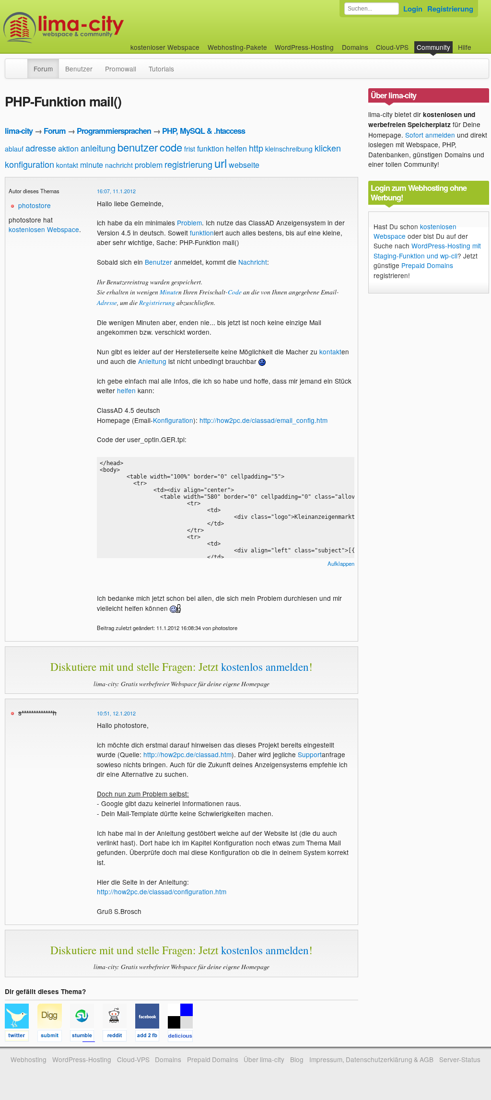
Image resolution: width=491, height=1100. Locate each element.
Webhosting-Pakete (237, 47)
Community (433, 47)
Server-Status (459, 1059)
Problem (189, 222)
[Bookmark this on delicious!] (183, 1037)
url (220, 162)
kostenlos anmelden (265, 666)
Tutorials (161, 68)
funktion (210, 148)
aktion (68, 148)
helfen (236, 148)
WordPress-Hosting (304, 47)
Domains (355, 47)
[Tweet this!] (21, 1037)
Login (412, 8)
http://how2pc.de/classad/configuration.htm (161, 891)
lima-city (19, 130)
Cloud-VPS (392, 47)
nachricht (119, 165)
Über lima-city (264, 1059)
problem (149, 164)
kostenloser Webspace (164, 47)
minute (91, 164)
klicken (328, 147)
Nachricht (252, 262)
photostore (34, 205)
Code (235, 291)
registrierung (188, 164)
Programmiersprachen (114, 130)
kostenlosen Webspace (44, 229)
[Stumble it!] (86, 1037)
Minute (169, 291)
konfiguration (29, 164)
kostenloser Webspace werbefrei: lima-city (99, 27)
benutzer (137, 147)
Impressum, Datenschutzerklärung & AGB (371, 1059)
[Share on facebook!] (151, 1037)
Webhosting (29, 1059)
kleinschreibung (289, 148)
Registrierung (450, 8)
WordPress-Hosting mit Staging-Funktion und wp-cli (427, 250)
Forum (43, 68)
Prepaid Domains (427, 265)
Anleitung (152, 361)
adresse (40, 147)
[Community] (21, 64)
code (171, 147)
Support (310, 754)
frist (189, 148)
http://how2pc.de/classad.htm (187, 754)
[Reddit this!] (119, 1037)
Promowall (120, 68)
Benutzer (79, 68)
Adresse (107, 302)
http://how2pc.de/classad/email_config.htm (263, 420)
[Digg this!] (53, 1037)
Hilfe (464, 47)
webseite (244, 164)
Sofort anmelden (430, 135)
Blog (297, 1059)
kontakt (67, 165)
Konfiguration (173, 420)
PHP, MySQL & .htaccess (203, 130)
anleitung (98, 147)
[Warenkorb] (479, 42)
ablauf (14, 148)
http (256, 147)
